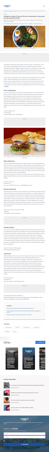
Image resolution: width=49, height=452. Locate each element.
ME (24, 444)
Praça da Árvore (27, 327)
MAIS (40, 342)
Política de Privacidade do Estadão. (30, 440)
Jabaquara (18, 68)
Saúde (22, 68)
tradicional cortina (19, 229)
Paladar (7, 86)
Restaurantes (36, 327)
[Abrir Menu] (44, 6)
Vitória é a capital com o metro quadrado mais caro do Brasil (19, 314)
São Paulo (7, 331)
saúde (15, 331)
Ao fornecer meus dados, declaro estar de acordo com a (20, 440)
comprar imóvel (8, 327)
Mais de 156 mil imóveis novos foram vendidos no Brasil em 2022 (20, 308)
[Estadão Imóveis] (7, 6)
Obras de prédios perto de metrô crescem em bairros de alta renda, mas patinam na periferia (24, 311)
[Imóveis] (24, 419)
